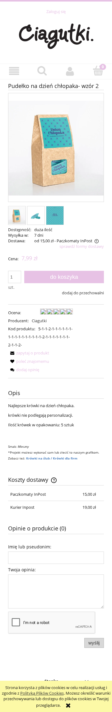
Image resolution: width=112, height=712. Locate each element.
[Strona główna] (56, 35)
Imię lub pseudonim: (29, 547)
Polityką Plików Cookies (42, 693)
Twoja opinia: (22, 570)
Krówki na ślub (38, 458)
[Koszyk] (98, 70)
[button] (14, 71)
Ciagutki (39, 320)
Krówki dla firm (65, 458)
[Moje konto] (70, 71)
